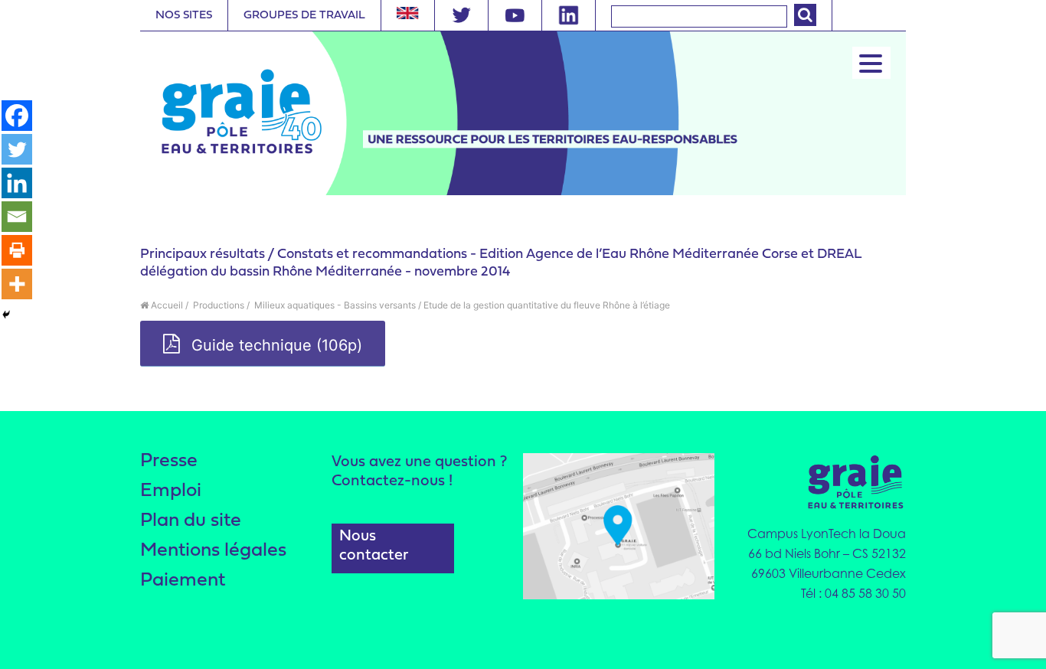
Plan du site (190, 520)
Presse (169, 461)
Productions (217, 305)
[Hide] (6, 314)
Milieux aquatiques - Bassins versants (334, 305)
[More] (17, 284)
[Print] (17, 250)
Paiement (182, 580)
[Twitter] (17, 149)
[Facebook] (17, 115)
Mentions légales (213, 550)
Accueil (166, 305)
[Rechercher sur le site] (805, 15)
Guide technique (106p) (274, 345)
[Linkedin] (17, 183)
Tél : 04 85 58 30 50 (853, 593)
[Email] (17, 216)
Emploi (170, 491)
